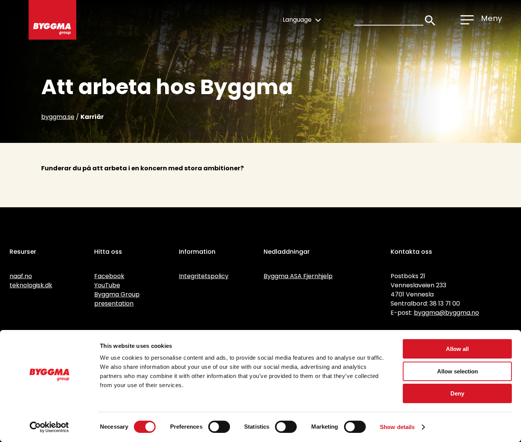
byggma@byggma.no (446, 312)
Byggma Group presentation (117, 299)
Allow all (457, 349)
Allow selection (457, 371)
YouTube (107, 285)
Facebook (109, 276)
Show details (397, 427)
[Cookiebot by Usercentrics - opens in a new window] (49, 427)
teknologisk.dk (31, 285)
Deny (457, 393)
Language (298, 19)
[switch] (219, 427)
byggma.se (57, 116)
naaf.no (21, 276)
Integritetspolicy (203, 276)
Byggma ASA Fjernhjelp (298, 276)
